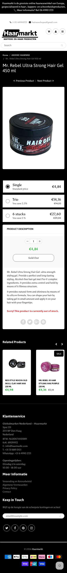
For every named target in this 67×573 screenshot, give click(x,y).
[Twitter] (6, 528)
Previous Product (24, 80)
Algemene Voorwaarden (15, 484)
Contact (7, 491)
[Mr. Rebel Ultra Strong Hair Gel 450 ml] (33, 127)
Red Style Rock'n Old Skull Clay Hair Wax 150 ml (16, 383)
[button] (33, 186)
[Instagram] (31, 528)
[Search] (62, 45)
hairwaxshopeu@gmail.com (44, 22)
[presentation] (56, 344)
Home (5, 55)
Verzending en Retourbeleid (17, 481)
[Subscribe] (60, 516)
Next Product (44, 80)
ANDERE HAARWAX (21, 55)
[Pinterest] (23, 528)
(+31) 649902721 (19, 22)
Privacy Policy (10, 488)
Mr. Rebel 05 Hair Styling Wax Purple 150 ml (49, 383)
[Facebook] (15, 528)
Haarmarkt (37, 549)
